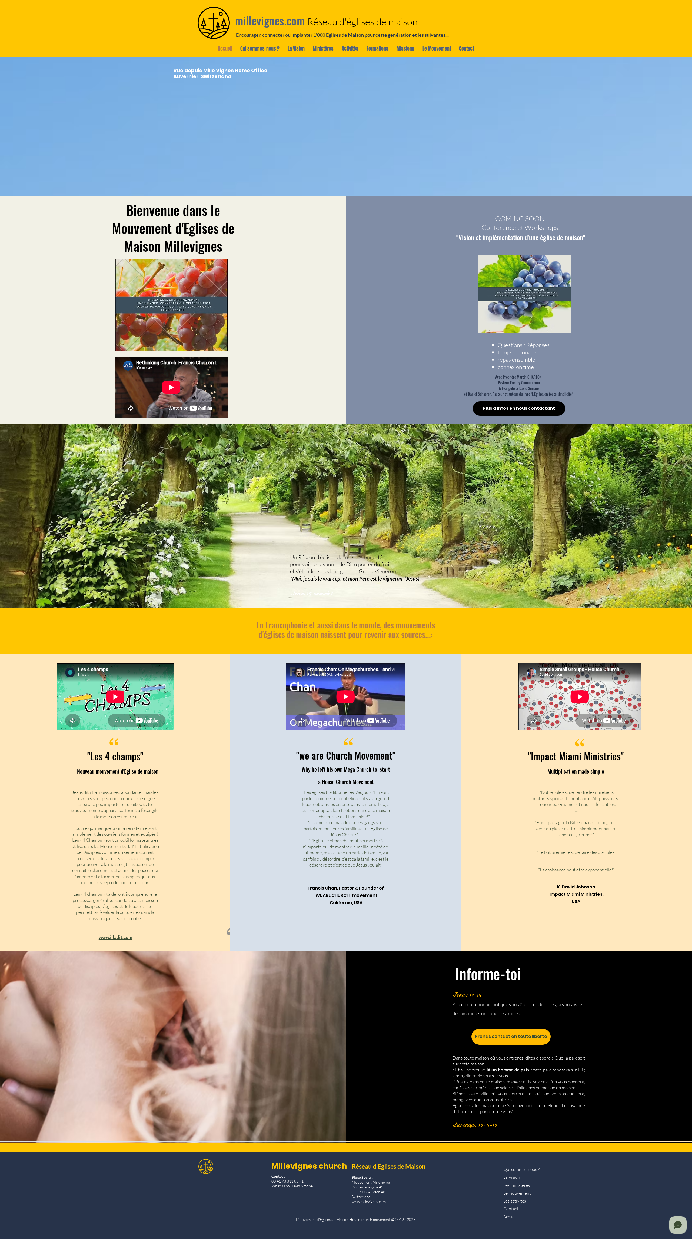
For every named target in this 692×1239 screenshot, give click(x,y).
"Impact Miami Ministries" (576, 756)
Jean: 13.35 (467, 994)
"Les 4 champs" (117, 756)
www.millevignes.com (369, 1201)
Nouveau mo (89, 771)
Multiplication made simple (575, 771)
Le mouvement (517, 1193)
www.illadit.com (115, 937)
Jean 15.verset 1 (311, 593)
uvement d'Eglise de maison (130, 771)
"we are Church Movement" (345, 755)
